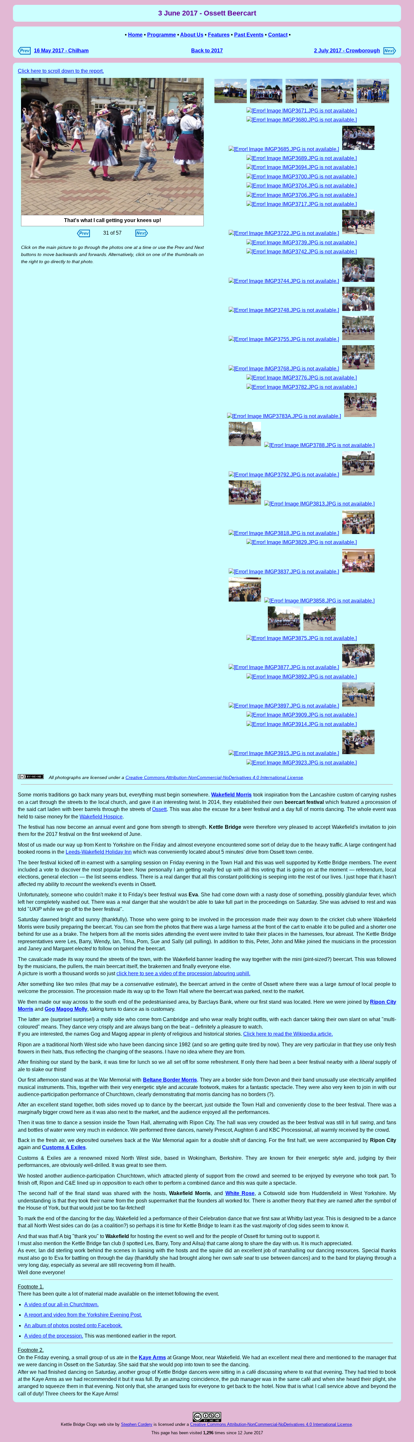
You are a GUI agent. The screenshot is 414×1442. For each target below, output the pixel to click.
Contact (278, 34)
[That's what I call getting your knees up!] (360, 416)
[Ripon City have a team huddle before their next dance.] (301, 542)
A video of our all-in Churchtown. (61, 1304)
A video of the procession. (53, 1336)
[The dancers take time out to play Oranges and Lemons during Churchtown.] (301, 638)
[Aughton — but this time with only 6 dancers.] (301, 377)
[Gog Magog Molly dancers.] (301, 204)
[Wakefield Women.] (358, 706)
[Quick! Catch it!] (284, 667)
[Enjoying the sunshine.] (358, 281)
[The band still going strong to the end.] (358, 753)
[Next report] (389, 52)
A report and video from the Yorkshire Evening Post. (83, 1315)
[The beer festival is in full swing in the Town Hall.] (284, 533)
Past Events (249, 34)
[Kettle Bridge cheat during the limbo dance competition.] (284, 149)
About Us (191, 34)
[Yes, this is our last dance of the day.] (301, 724)
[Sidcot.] (284, 753)
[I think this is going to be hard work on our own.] (302, 102)
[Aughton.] (284, 310)
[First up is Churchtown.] (284, 233)
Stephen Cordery (136, 1424)
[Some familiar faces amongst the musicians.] (301, 110)
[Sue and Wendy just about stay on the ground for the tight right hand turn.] (301, 195)
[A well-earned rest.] (319, 445)
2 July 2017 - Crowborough (347, 50)
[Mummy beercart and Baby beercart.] (230, 102)
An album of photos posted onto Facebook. (73, 1325)
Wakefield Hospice (101, 816)
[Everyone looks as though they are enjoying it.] (358, 149)
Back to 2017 (207, 50)
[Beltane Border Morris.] (284, 368)
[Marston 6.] (245, 504)
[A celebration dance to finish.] (301, 762)
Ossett (159, 809)
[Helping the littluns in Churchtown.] (358, 667)
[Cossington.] (358, 368)
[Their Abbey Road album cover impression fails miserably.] (301, 185)
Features (219, 34)
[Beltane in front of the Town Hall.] (245, 445)
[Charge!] (301, 715)
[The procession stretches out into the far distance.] (301, 167)
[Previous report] (24, 53)
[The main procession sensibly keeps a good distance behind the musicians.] (301, 158)
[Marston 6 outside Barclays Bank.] (301, 242)
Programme (161, 34)
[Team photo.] (284, 630)
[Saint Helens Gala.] (284, 474)
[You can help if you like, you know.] (337, 102)
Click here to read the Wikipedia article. (288, 1034)
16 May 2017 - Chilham (61, 50)
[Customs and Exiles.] (319, 601)
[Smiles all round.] (358, 310)
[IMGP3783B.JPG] (112, 146)
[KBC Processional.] (245, 601)
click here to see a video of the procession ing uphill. (183, 973)
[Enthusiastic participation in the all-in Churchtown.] (284, 416)
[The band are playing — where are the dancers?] (319, 504)
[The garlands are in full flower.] (301, 251)
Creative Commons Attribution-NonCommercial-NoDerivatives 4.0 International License (214, 777)
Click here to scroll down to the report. (61, 71)
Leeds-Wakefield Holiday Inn (99, 852)
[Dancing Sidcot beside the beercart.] (358, 474)
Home (135, 34)
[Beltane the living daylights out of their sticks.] (301, 387)
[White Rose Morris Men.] (284, 706)
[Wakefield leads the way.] (373, 102)
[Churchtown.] (358, 339)
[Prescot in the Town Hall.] (358, 533)
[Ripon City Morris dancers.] (358, 233)
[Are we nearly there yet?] (301, 176)
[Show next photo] (141, 235)
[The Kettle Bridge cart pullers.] (266, 102)
